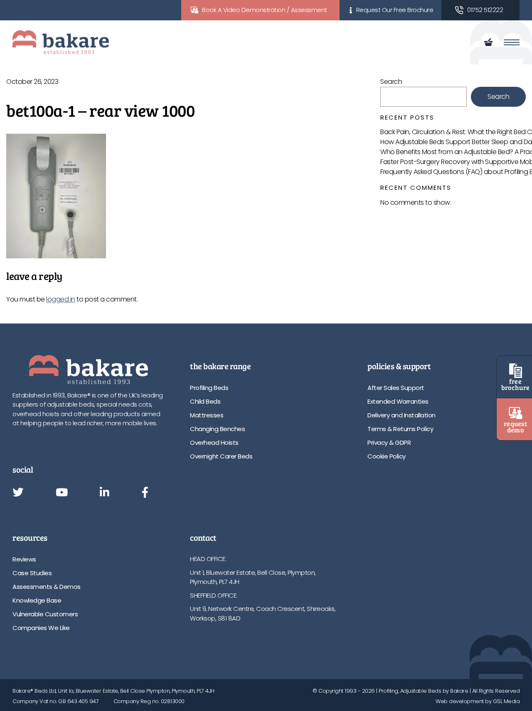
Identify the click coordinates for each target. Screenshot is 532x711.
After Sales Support (395, 387)
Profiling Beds (209, 387)
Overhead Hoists (214, 442)
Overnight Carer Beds (221, 456)
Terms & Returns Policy (400, 428)
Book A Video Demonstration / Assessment (264, 9)
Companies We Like (41, 627)
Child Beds (205, 401)
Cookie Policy (386, 456)
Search (391, 81)
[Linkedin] (104, 493)
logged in (60, 299)
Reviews (24, 559)
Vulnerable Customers (45, 614)
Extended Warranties (398, 401)
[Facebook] (145, 493)
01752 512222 (485, 9)
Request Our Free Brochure (394, 9)
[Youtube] (62, 493)
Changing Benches (217, 428)
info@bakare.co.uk (216, 645)
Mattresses (206, 415)
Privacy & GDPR (389, 442)
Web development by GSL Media (478, 701)
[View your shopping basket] (489, 42)
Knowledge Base (36, 600)
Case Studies (32, 573)
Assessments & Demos (46, 586)
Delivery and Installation (401, 415)
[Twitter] (17, 493)
